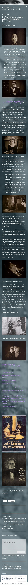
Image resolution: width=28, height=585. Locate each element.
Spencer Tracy (21, 524)
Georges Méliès (18, 519)
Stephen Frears (7, 526)
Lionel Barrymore (7, 523)
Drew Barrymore (7, 518)
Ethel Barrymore (16, 518)
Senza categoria (7, 516)
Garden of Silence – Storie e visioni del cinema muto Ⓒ (11, 8)
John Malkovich (12, 521)
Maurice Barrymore (13, 524)
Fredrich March (10, 519)
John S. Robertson (20, 521)
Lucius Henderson (16, 523)
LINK (23, 103)
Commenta (20, 552)
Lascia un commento (8, 528)
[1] (2, 490)
